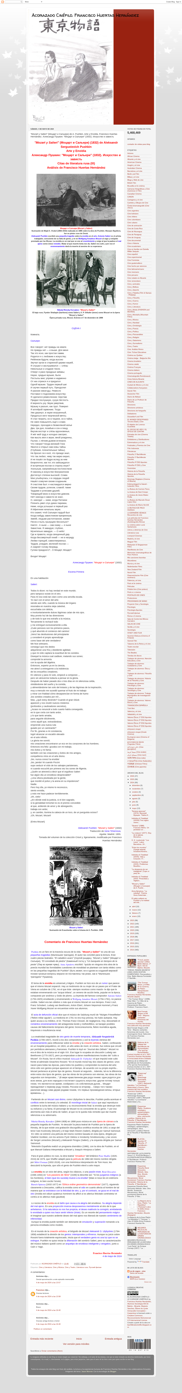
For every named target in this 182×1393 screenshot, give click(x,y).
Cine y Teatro (70, 1267)
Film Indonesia (133, 448)
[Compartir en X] (80, 1264)
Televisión (131, 650)
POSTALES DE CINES (136, 595)
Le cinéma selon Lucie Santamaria (136, 526)
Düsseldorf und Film (135, 417)
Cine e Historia (133, 243)
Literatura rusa (82, 1267)
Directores (131, 405)
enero (134, 916)
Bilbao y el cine (133, 177)
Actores (130, 153)
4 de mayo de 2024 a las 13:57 (48, 1283)
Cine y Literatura (45, 1267)
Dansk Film (131, 391)
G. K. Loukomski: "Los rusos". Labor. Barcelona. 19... (140, 842)
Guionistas (131, 468)
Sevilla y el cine (133, 627)
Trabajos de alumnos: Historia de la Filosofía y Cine (139, 679)
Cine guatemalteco (134, 263)
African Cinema (133, 156)
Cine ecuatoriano (134, 246)
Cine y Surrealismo (134, 343)
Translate (145, 1262)
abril (134, 906)
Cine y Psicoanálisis (135, 334)
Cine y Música (58, 1267)
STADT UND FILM (134, 633)
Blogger (113, 1371)
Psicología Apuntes (134, 610)
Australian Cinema (134, 168)
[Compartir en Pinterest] (84, 1264)
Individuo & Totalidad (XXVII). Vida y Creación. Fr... (140, 857)
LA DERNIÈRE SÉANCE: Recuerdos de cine (137, 514)
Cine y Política (133, 332)
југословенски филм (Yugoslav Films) (135, 743)
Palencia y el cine (134, 580)
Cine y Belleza (133, 287)
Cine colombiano (134, 220)
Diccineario (135, 1277)
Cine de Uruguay (134, 237)
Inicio (79, 1338)
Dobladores (131, 414)
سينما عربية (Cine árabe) (136, 752)
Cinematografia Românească (138, 376)
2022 (132, 924)
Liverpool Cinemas (134, 536)
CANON (130, 197)
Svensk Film (132, 641)
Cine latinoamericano (135, 269)
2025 (132, 779)
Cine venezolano (134, 281)
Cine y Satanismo (134, 340)
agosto (135, 798)
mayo (134, 808)
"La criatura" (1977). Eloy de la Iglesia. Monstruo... (141, 835)
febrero (135, 913)
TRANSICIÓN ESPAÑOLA (137, 705)
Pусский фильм (95, 1267)
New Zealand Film (134, 569)
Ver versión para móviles (76, 1344)
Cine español (132, 254)
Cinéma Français (134, 367)
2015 (132, 947)
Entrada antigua (113, 1338)
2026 (132, 776)
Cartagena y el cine (135, 200)
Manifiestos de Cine (135, 550)
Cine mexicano (133, 272)
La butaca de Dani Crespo (137, 492)
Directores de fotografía (136, 411)
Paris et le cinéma (134, 583)
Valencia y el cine (134, 711)
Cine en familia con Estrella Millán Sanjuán (138, 250)
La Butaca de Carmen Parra (138, 489)
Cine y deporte (133, 290)
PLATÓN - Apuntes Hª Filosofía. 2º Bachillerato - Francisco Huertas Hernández (137, 1145)
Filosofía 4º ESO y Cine (136, 465)
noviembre (136, 789)
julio (134, 802)
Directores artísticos (135, 408)
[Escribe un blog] (77, 1264)
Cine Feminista (133, 260)
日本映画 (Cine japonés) (136, 767)
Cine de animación (134, 226)
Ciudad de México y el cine (137, 385)
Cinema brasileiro (134, 361)
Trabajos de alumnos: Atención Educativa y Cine (139, 659)
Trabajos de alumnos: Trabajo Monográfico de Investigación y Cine (139, 695)
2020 (132, 930)
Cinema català (133, 364)
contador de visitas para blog (138, 144)
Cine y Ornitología (134, 326)
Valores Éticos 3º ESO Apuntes (139, 723)
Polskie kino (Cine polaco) (137, 589)
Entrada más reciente (41, 1338)
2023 (132, 920)
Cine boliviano (132, 214)
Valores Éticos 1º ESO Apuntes (139, 717)
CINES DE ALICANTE (135, 382)
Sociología (131, 630)
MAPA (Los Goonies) (137, 1279)
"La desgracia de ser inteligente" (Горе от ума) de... (140, 871)
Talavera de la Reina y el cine (139, 644)
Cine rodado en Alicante (136, 278)
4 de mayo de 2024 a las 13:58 (48, 1296)
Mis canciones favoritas (136, 558)
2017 (132, 940)
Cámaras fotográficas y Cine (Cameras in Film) (138, 190)
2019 (132, 933)
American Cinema (134, 162)
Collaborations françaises (137, 388)
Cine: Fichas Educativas (136, 352)
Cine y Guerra (132, 301)
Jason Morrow (86, 1371)
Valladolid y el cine (134, 714)
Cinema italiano (133, 370)
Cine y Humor (132, 304)
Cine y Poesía (132, 329)
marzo (135, 910)
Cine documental (134, 240)
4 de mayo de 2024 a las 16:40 (48, 1310)
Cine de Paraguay (134, 234)
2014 (132, 950)
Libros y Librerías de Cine (137, 530)
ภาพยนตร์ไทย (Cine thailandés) (139, 761)
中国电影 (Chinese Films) (137, 764)
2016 (132, 943)
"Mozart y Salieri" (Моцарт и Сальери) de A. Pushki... (141, 886)
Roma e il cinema (134, 616)
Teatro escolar (133, 647)
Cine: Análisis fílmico (135, 349)
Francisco (40, 1290)
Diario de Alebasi (134, 397)
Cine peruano (132, 275)
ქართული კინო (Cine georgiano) (135, 748)
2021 (132, 927)
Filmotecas (131, 451)
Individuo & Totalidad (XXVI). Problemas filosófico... (140, 864)
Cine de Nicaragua (134, 231)
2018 (132, 937)
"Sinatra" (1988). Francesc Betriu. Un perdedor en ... (140, 828)
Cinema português (134, 373)
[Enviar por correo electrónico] (75, 1264)
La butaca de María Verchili (138, 505)
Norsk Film (131, 572)
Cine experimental (134, 257)
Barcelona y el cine (134, 171)
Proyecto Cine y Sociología (137, 604)
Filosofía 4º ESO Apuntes (137, 462)
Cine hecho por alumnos (137, 266)
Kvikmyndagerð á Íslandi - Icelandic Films (137, 485)
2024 (132, 782)
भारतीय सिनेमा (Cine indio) (136, 758)
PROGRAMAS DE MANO (137, 601)
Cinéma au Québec (135, 355)
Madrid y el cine (133, 539)
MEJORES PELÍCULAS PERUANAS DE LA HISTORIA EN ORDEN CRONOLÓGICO (144, 1233)
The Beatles (132, 653)
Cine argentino (133, 211)
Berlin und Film (133, 174)
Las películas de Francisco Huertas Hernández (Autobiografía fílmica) (137, 520)
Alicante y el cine (134, 159)
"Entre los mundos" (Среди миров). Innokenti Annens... (140, 849)
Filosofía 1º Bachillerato (136, 454)
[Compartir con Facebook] (82, 1264)
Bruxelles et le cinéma (136, 186)
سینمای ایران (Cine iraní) (136, 755)
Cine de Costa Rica (135, 229)
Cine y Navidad (133, 323)
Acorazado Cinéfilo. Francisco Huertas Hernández (85, 15)
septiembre (136, 795)
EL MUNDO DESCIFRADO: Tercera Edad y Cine (138, 421)
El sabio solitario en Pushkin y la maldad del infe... (140, 900)
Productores (132, 598)
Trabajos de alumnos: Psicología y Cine (135, 684)
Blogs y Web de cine (135, 180)
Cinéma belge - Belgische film (139, 358)
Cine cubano (132, 223)
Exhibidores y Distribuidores (138, 439)
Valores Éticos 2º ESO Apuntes (139, 720)
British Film (131, 183)
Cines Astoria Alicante (135, 379)
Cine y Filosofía (133, 298)
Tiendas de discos (134, 656)
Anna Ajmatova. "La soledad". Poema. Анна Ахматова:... (140, 893)
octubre (135, 792)
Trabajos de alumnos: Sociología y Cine (135, 689)
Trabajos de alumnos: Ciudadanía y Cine (135, 665)
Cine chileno (132, 217)
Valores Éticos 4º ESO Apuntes (139, 726)
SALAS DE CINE (133, 624)
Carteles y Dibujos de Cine (137, 203)
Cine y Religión (133, 337)
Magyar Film (132, 542)
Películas (130, 586)
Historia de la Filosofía (136, 471)
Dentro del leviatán (136, 1273)
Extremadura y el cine (135, 442)
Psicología (131, 607)
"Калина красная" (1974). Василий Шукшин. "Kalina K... (141, 813)
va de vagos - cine (137, 1271)
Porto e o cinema (134, 592)
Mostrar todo (148, 1282)
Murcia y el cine (133, 564)
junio (134, 805)
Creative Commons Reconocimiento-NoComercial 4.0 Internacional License (139, 1318)
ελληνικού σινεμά (134, 729)
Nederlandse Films (134, 566)
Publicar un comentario (43, 1329)
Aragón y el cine (133, 165)
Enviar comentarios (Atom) (52, 1351)
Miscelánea (131, 561)
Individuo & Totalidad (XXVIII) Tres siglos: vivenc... (140, 820)
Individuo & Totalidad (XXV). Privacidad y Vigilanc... (140, 879)
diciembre (136, 785)
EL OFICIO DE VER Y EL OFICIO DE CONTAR (137, 430)
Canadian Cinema (134, 194)
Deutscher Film (133, 394)
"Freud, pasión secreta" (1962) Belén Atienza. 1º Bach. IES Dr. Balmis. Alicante (144, 964)
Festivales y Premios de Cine (138, 445)
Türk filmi (131, 708)
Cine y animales (133, 284)
